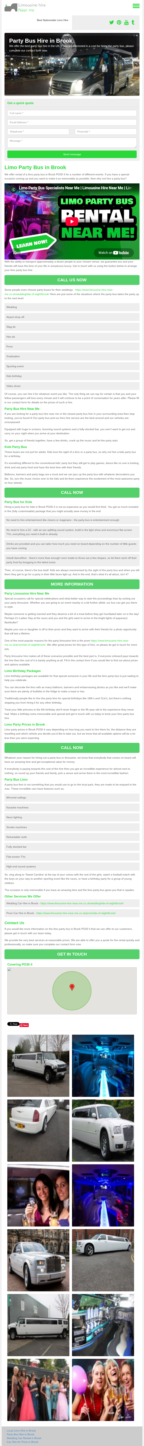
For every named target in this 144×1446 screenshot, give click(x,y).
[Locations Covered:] (6, 5)
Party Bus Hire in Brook (20, 1434)
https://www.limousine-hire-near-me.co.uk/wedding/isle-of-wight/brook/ (82, 903)
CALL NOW (72, 492)
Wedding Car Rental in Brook (24, 1438)
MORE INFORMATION (72, 584)
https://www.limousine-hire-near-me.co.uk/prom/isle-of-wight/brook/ (76, 913)
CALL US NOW (72, 280)
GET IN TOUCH (72, 954)
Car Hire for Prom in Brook (22, 1441)
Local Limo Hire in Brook (21, 1430)
